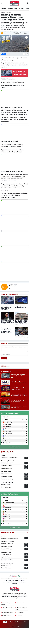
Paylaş (4, 53)
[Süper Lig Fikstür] (27, 452)
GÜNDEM (3, 8)
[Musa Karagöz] (4, 286)
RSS (5, 621)
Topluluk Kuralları (22, 582)
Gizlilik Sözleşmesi (7, 582)
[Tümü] (27, 366)
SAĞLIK (5, 580)
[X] (10, 576)
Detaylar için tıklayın (15, 446)
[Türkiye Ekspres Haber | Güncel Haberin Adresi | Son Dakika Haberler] (14, 3)
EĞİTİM (22, 580)
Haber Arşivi (19, 615)
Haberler (3, 12)
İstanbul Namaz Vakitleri (8, 607)
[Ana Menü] (1, 3)
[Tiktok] (17, 576)
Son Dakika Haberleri (6, 615)
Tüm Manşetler (20, 612)
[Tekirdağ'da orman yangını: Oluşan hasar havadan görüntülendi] (14, 43)
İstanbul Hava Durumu (21, 602)
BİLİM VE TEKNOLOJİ (16, 580)
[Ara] (27, 3)
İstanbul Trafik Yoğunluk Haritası (21, 608)
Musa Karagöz (12, 285)
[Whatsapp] (19, 576)
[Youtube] (14, 576)
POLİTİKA (10, 8)
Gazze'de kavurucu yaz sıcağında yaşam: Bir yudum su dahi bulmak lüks (21, 337)
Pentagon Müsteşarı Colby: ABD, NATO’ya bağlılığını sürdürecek (20, 306)
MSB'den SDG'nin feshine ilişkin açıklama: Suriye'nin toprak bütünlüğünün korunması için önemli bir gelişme (21, 322)
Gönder (4, 358)
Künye (16, 582)
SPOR (15, 8)
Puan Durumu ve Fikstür (7, 612)
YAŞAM (9, 580)
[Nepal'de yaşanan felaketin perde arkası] (7, 328)
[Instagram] (12, 576)
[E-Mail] (10, 289)
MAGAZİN (21, 8)
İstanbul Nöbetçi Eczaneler (5, 603)
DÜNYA (20, 579)
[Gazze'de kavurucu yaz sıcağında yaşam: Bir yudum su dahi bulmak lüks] (21, 331)
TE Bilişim (18, 626)
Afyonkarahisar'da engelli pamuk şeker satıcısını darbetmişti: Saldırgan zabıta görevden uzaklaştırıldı (7, 307)
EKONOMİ (25, 579)
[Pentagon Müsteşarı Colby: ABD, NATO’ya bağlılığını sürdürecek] (21, 300)
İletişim (12, 582)
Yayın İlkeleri (14, 583)
